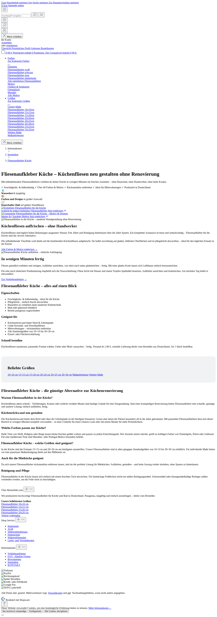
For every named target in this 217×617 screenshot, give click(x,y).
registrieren (11, 45)
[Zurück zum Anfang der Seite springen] (4, 604)
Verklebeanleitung (17, 553)
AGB (10, 529)
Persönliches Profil (21, 48)
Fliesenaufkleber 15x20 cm (14, 509)
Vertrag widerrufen (10, 515)
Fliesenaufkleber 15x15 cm (14, 507)
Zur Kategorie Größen (19, 101)
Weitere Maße (96, 374)
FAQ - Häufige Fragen (19, 556)
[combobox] (16, 15)
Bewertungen (14, 559)
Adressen (36, 48)
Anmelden (6, 42)
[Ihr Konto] (4, 30)
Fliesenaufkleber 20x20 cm (14, 512)
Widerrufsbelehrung (17, 531)
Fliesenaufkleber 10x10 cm (14, 504)
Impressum (13, 526)
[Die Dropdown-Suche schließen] (41, 14)
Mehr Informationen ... (99, 608)
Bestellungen (47, 48)
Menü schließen (14, 37)
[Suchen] (34, 14)
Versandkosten (55, 593)
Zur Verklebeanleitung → (14, 279)
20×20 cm (45, 374)
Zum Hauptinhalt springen (14, 2)
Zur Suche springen (38, 2)
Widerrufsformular (17, 537)
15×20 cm (34, 374)
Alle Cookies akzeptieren (56, 611)
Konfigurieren (35, 611)
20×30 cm (67, 374)
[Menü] (4, 9)
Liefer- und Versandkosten (21, 540)
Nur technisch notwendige (14, 611)
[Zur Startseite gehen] (12, 5)
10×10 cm (13, 374)
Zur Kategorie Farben (18, 61)
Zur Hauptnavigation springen (64, 2)
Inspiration (13, 562)
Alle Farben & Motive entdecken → (19, 249)
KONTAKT (14, 565)
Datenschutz (14, 534)
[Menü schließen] (9, 64)
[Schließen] (2, 615)
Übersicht (6, 48)
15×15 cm (23, 374)
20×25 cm (56, 374)
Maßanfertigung (80, 374)
